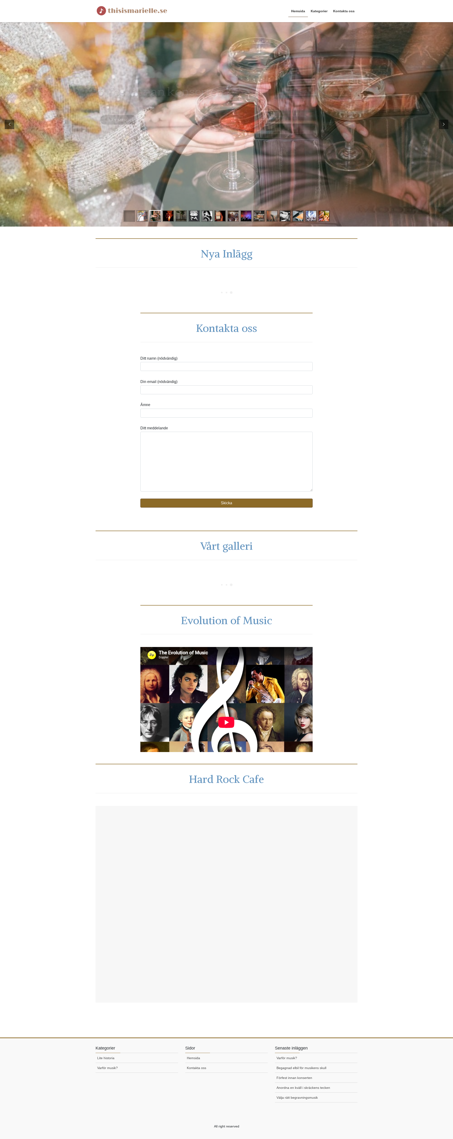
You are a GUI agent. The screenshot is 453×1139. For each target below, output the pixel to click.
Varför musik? (107, 1068)
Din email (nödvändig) (158, 381)
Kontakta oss (196, 1068)
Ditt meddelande (154, 428)
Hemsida (193, 1058)
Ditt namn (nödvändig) (158, 358)
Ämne (145, 405)
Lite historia (105, 1058)
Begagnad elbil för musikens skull (301, 1068)
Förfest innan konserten (294, 1078)
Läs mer (118, 110)
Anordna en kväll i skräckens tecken (303, 1088)
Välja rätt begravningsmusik (297, 1097)
